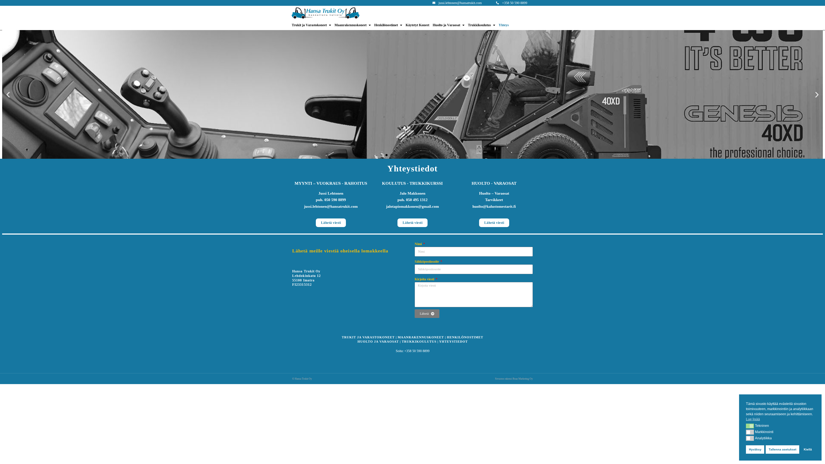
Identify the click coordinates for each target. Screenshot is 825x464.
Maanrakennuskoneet (351, 25)
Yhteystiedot (453, 341)
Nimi (419, 244)
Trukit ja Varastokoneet (309, 25)
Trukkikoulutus (479, 25)
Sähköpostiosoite (427, 261)
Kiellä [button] (808, 449)
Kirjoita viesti (425, 279)
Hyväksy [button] (755, 449)
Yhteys (504, 25)
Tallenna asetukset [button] (782, 449)
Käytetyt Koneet (417, 25)
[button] (750, 426)
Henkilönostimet (386, 25)
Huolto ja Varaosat (446, 25)
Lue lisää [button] (753, 419)
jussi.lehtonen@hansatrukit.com (460, 3)
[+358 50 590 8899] (497, 3)
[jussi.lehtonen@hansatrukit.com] (433, 3)
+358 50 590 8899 (514, 3)
